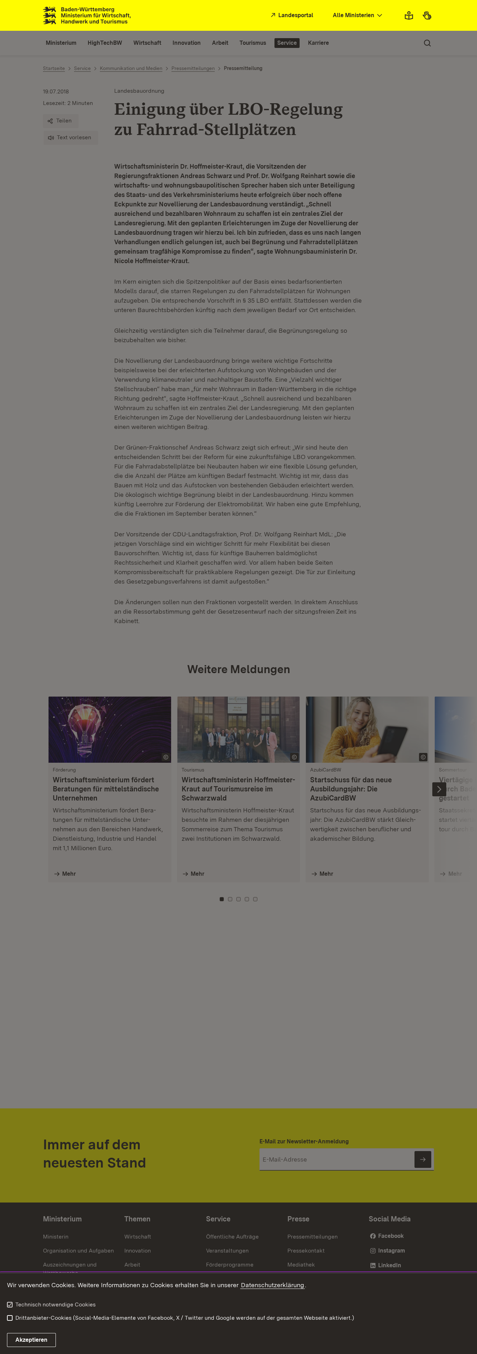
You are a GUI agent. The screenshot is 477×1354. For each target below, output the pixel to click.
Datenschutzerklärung (272, 1285)
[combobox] (358, 15)
